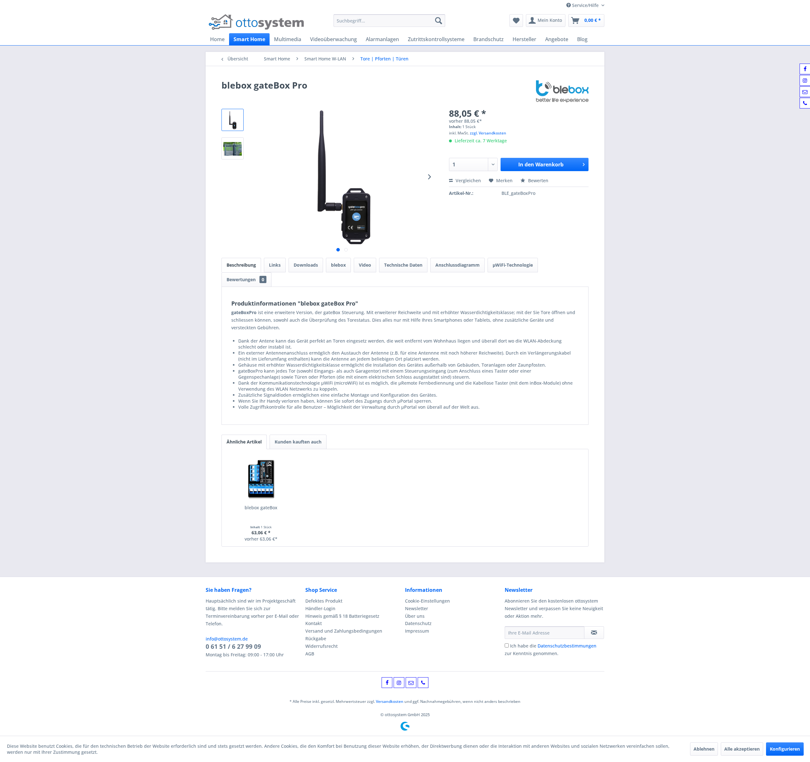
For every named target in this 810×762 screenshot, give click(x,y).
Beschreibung (241, 265)
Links (275, 265)
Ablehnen (704, 749)
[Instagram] (399, 683)
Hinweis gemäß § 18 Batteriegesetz (342, 616)
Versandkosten (389, 701)
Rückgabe (315, 638)
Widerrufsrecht (321, 646)
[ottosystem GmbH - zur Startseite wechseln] (256, 22)
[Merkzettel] (516, 20)
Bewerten (537, 180)
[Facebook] (387, 683)
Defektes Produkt (323, 601)
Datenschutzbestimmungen (567, 646)
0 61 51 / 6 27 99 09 (233, 646)
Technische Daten (403, 265)
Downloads (306, 265)
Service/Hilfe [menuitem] (585, 5)
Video (365, 265)
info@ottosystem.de (227, 639)
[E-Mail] (411, 683)
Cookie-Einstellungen (427, 601)
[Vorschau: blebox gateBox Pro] (232, 120)
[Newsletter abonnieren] (594, 632)
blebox (338, 265)
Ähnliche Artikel (244, 442)
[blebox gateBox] (261, 479)
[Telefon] (423, 683)
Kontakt (313, 623)
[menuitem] (389, 20)
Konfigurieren (785, 749)
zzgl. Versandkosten (488, 133)
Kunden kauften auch (298, 442)
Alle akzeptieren (742, 749)
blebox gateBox (261, 508)
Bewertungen (245, 279)
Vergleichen (467, 180)
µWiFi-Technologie (513, 265)
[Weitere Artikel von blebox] (562, 91)
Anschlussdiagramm (457, 265)
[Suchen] (438, 20)
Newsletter (416, 608)
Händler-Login (320, 608)
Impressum (417, 631)
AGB (309, 654)
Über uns (415, 616)
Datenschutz (418, 623)
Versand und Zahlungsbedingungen (343, 631)
